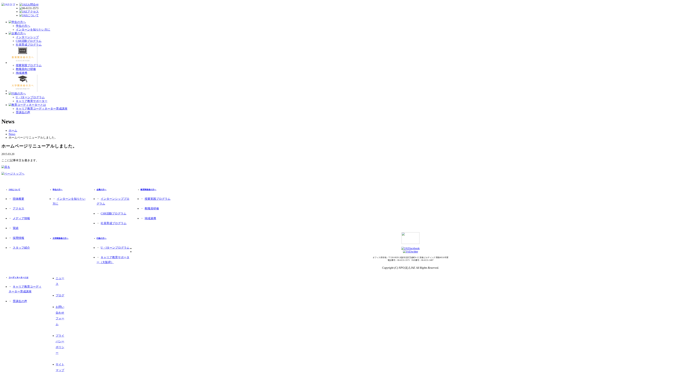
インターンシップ (27, 37)
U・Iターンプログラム (30, 97)
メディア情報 (21, 218)
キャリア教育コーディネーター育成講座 (41, 108)
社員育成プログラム (29, 44)
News (12, 134)
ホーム (13, 130)
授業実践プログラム (29, 65)
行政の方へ (101, 238)
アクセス (18, 208)
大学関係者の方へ (60, 238)
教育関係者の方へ (148, 189)
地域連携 (21, 72)
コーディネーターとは (18, 277)
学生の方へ (23, 25)
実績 (15, 228)
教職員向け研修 (26, 69)
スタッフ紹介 (21, 247)
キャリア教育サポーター (31, 101)
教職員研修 (152, 208)
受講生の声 (23, 112)
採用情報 (18, 237)
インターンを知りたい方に (33, 29)
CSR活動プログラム (28, 40)
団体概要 (18, 198)
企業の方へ (101, 189)
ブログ (60, 295)
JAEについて (14, 189)
